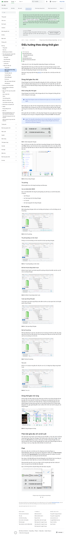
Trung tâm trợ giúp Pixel (55, 515)
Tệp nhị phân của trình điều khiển (25, 524)
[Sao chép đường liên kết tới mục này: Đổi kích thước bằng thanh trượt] (40, 268)
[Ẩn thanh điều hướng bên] (15, 532)
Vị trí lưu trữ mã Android (24, 513)
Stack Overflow (53, 522)
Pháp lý (36, 530)
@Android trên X (38, 513)
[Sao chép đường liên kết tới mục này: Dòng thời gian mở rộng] (40, 396)
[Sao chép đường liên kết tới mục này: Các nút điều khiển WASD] (36, 189)
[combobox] (38, 1)
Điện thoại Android (52, 8)
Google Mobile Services (55, 520)
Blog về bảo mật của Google (40, 520)
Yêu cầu (20, 515)
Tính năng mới (5, 8)
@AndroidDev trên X (39, 515)
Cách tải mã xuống (23, 518)
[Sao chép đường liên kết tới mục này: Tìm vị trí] (27, 363)
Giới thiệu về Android (23, 530)
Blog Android (37, 518)
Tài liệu (12, 1)
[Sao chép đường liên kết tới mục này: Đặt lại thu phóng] (32, 330)
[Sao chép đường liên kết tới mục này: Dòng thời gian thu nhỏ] (39, 79)
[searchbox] (9, 12)
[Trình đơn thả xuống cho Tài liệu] (16, 1)
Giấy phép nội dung (55, 502)
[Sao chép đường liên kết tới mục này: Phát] (26, 448)
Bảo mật (20, 8)
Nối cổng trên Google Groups (41, 526)
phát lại (39, 72)
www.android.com (54, 518)
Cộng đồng (31, 530)
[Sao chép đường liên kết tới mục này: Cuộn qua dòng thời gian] (36, 299)
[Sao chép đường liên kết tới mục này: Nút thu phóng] (30, 207)
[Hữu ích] (59, 40)
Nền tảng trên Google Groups (41, 522)
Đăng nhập (62, 1)
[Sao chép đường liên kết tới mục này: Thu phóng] (29, 182)
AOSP (23, 40)
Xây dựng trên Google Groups (41, 524)
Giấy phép (41, 530)
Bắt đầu (13, 8)
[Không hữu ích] (61, 40)
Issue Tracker (52, 524)
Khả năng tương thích (39, 8)
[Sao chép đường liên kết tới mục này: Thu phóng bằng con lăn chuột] (39, 238)
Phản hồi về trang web (24, 532)
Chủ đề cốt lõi (28, 8)
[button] (7, 20)
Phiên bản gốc (22, 522)
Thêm (20, 1)
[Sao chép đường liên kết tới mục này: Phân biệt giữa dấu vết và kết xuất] (47, 434)
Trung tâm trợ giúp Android (55, 513)
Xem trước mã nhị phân (23, 520)
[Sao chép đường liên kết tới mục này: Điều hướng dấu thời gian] (37, 91)
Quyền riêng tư (48, 530)
